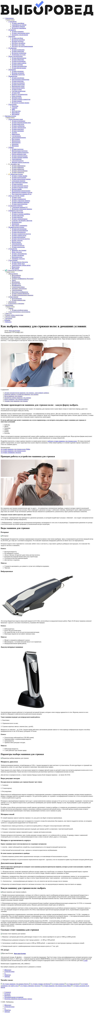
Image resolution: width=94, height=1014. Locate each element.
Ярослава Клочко (14, 330)
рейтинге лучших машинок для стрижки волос (62, 441)
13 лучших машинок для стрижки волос (13, 451)
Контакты (7, 995)
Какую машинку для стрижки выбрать (16, 399)
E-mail (85, 960)
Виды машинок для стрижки (13, 396)
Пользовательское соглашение (13, 997)
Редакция (7, 994)
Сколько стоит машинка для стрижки (16, 401)
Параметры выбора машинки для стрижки (17, 398)
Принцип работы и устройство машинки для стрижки (21, 394)
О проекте (7, 992)
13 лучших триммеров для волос (11, 452)
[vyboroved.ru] (47, 15)
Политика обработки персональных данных (18, 999)
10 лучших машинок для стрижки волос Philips (15, 449)
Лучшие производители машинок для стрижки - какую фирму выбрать (26, 393)
